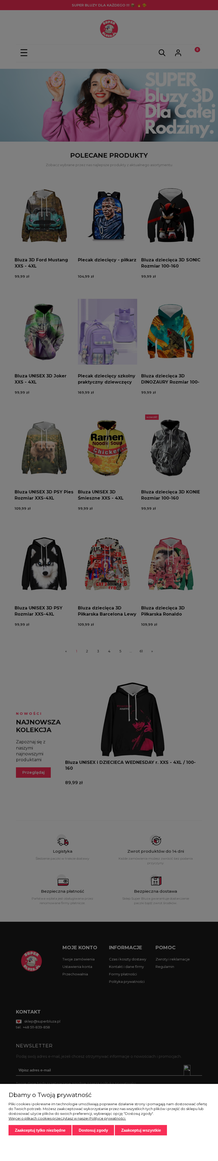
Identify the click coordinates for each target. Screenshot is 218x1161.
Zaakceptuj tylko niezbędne (40, 1130)
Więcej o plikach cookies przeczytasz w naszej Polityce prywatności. (67, 1118)
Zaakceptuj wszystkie (141, 1130)
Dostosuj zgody (93, 1130)
